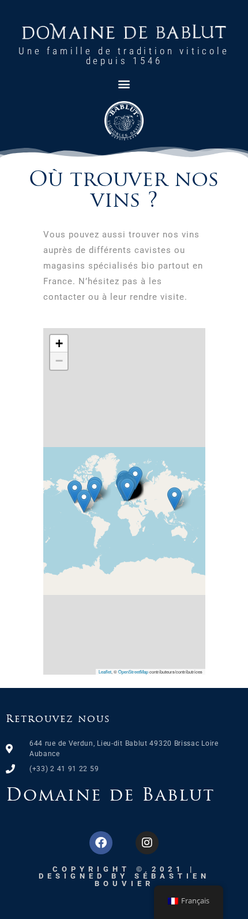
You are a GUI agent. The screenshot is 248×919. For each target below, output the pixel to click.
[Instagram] (147, 842)
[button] (124, 83)
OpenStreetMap (133, 671)
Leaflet (105, 671)
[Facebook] (100, 842)
